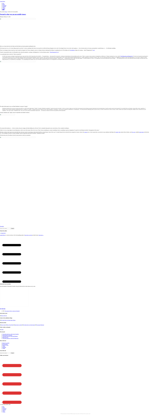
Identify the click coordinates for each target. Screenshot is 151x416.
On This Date (2, 308)
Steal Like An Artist (28, 235)
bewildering (72, 50)
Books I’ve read (5, 345)
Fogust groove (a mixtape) (7, 335)
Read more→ (41, 235)
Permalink (2, 226)
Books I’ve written (5, 343)
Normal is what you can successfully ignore (13, 14)
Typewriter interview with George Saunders (10, 334)
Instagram (4, 347)
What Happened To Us (54, 52)
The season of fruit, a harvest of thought (12, 311)
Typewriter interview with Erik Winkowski (10, 338)
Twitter (3, 346)
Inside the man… (5, 337)
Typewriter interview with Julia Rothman (10, 336)
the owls (133, 132)
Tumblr (3, 348)
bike (119, 132)
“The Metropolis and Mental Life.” (126, 56)
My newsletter (5, 344)
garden (117, 132)
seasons (85, 132)
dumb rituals (141, 132)
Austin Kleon (2, 1)
